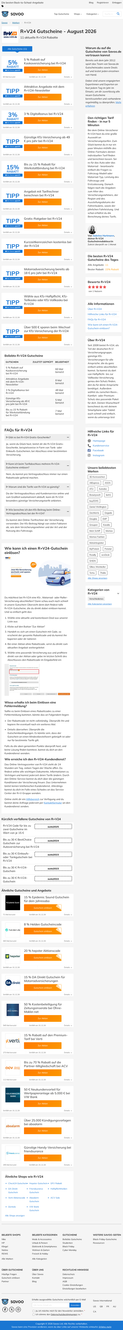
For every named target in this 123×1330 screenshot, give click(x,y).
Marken (16, 22)
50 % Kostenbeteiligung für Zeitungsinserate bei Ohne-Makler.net (43, 1008)
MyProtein (94, 549)
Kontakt (36, 1277)
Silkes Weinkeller (97, 567)
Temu (92, 572)
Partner (5, 1281)
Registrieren (103, 2)
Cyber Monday (69, 1250)
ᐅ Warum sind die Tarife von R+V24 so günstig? (32, 486)
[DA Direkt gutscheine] (12, 982)
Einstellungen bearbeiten (74, 1288)
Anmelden (75, 1305)
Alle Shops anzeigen (97, 578)
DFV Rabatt (56, 1183)
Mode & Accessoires (42, 1239)
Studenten (68, 1243)
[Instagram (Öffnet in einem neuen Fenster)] (18, 1309)
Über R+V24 (95, 308)
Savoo (5, 22)
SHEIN (92, 561)
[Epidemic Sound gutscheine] (12, 902)
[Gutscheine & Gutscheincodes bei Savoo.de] (13, 14)
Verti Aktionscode (16, 1197)
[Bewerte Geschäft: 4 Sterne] (101, 287)
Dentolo (12, 1206)
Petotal (108, 549)
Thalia (103, 572)
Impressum (68, 1277)
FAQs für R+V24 (97, 319)
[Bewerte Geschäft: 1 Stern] (90, 287)
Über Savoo (37, 1274)
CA (94, 1311)
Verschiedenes (96, 598)
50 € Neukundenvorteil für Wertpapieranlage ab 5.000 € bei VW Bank (47, 1093)
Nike (4, 1239)
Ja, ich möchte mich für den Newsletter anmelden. (60, 1310)
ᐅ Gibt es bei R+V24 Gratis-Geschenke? (28, 437)
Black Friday (68, 1246)
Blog (91, 2)
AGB (65, 1281)
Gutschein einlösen (11, 1277)
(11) (17, 49)
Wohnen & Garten (41, 1250)
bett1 (108, 495)
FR (107, 1306)
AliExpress (94, 483)
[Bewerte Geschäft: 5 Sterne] (104, 287)
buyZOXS (93, 501)
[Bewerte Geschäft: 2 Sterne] (93, 287)
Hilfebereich (32, 799)
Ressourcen (98, 1243)
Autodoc (103, 489)
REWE (5, 1253)
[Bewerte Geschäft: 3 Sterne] (97, 287)
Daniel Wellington (97, 507)
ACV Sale (55, 1197)
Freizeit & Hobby (40, 1253)
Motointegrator (96, 543)
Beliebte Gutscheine (72, 1239)
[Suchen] (118, 14)
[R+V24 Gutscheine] (10, 34)
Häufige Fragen (9, 1274)
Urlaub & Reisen (40, 1243)
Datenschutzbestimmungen (64, 1314)
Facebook (98, 450)
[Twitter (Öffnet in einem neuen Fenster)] (11, 1309)
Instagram (98, 455)
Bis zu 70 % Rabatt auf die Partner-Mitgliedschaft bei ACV (46, 1064)
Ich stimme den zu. (58, 1314)
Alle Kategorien (39, 1258)
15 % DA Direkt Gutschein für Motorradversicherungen (44, 979)
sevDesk (105, 555)
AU (114, 1306)
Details (67, 77)
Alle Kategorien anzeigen (100, 604)
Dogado (108, 513)
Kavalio (106, 525)
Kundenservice (100, 445)
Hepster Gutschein (38, 1183)
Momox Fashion (97, 537)
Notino (5, 1250)
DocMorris (94, 513)
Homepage (98, 440)
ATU (91, 489)
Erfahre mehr (105, 1327)
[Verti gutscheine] (12, 1040)
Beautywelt (94, 495)
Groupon (93, 525)
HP (3, 1243)
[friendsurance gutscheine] (12, 1153)
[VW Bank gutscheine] (12, 1095)
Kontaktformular (53, 802)
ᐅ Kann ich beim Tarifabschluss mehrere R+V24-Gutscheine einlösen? (33, 465)
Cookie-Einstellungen (73, 1285)
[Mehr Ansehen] (117, 593)
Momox (109, 531)
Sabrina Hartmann (103, 235)
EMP (105, 519)
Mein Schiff (94, 531)
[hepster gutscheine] (12, 956)
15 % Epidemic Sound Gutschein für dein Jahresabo (46, 899)
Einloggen (117, 2)
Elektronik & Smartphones (44, 1246)
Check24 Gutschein (17, 1183)
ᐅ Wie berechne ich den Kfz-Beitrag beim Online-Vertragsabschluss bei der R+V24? (33, 511)
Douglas (93, 519)
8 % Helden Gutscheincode (43, 924)
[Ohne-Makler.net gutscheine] (12, 1009)
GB (101, 1306)
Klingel (5, 1246)
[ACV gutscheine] (12, 1067)
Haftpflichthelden (59, 1188)
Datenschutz (69, 1274)
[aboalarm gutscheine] (12, 1125)
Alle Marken (7, 1258)
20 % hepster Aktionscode (42, 951)
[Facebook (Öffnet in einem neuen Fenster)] (5, 1309)
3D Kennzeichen (97, 477)
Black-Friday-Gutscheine (105, 1239)
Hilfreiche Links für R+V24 (102, 314)
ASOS (108, 483)
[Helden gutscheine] (12, 929)
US (94, 1306)
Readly (92, 555)
